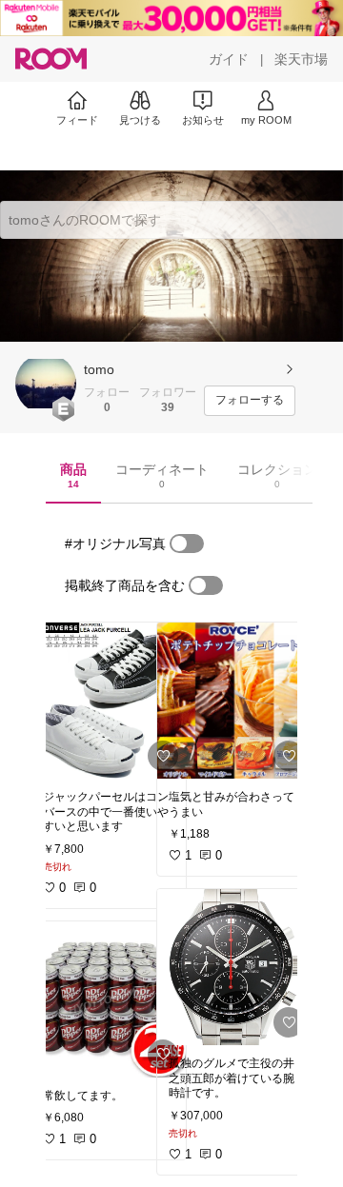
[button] (45, 383)
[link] (108, 701)
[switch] (187, 543)
